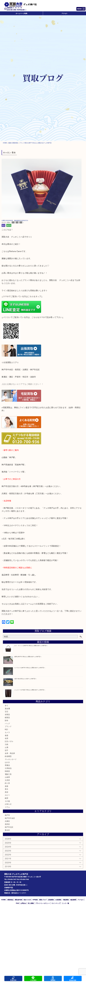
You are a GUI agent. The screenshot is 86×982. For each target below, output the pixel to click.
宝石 (6, 711)
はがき (7, 762)
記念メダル (9, 741)
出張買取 (58, 900)
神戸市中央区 (10, 818)
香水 (3, 225)
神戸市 (9, 225)
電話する (13, 978)
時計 (6, 729)
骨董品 (7, 765)
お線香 (7, 777)
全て (6, 705)
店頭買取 (51, 900)
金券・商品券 (10, 753)
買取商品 (10, 900)
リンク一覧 (65, 903)
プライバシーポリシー (42, 903)
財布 (6, 720)
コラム (7, 807)
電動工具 (8, 774)
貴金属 (7, 708)
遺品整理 (73, 900)
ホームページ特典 (21, 13)
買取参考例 (18, 900)
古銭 (6, 744)
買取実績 (73, 978)
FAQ (17, 903)
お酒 (6, 747)
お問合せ (23, 903)
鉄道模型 (8, 756)
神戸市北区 (9, 827)
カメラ (7, 732)
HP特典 (35, 900)
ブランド (8, 726)
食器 (6, 735)
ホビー (7, 795)
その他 (7, 801)
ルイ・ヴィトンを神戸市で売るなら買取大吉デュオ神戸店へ (31, 645)
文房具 (7, 780)
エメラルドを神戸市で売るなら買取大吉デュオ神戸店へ (29, 667)
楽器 (6, 786)
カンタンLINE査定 (33, 978)
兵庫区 (7, 821)
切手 (6, 750)
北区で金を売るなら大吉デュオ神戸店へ (25, 678)
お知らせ (8, 804)
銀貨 (6, 798)
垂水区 (7, 830)
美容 (6, 792)
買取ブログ (42, 900)
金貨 (6, 738)
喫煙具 (7, 771)
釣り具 (7, 783)
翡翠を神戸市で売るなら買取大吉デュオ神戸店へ (27, 656)
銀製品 (7, 717)
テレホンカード (11, 759)
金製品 (7, 714)
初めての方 (27, 900)
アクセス (64, 13)
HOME (3, 900)
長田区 (7, 824)
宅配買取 (66, 900)
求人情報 (31, 903)
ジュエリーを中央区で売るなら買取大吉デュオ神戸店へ (29, 690)
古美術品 (8, 768)
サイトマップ (56, 903)
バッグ (7, 723)
